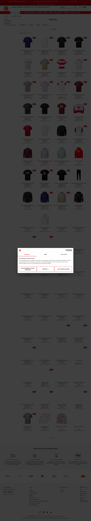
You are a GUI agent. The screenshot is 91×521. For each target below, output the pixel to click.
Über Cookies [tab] (64, 254)
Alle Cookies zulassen (63, 269)
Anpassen (44, 269)
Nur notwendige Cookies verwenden (27, 269)
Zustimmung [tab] (27, 254)
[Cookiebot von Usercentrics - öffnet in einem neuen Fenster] (66, 250)
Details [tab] (45, 254)
